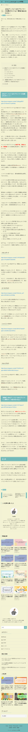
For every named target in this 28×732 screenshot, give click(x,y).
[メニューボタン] (1, 1)
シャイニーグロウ (11, 75)
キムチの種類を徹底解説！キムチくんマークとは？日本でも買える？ (14, 663)
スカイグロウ (10, 77)
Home (7, 725)
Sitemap (10, 725)
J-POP (4, 639)
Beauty (4, 15)
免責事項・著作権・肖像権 (14, 727)
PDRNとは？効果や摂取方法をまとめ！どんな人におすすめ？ (14, 668)
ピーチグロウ (10, 73)
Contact (20, 725)
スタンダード (10, 71)
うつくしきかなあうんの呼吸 (14, 1)
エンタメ (5, 645)
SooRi (14, 516)
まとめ (6, 83)
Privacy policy (15, 725)
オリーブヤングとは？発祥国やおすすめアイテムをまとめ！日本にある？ (14, 659)
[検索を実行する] (25, 627)
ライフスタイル (6, 648)
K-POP (4, 642)
